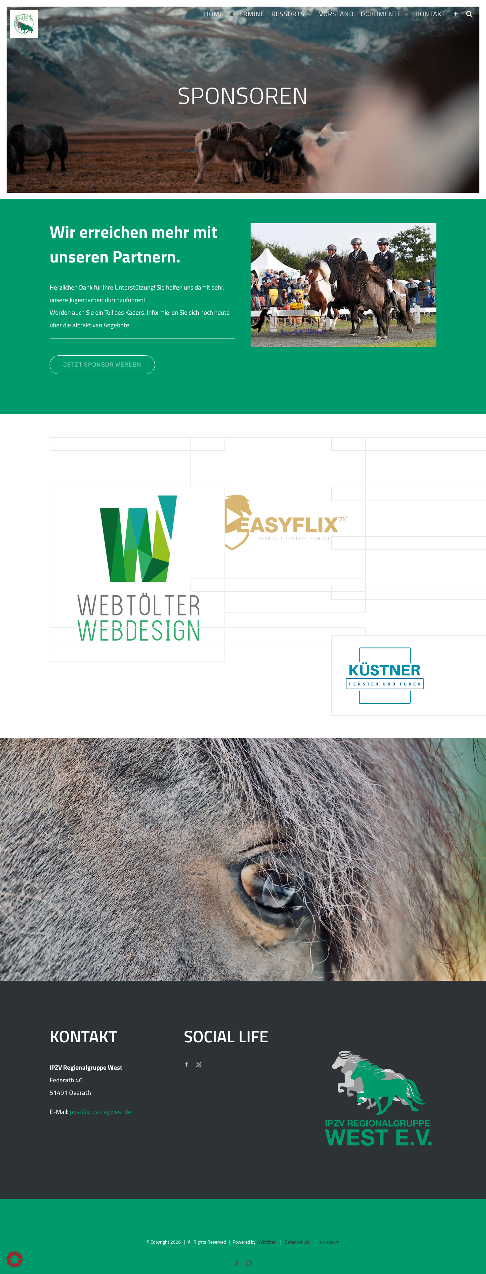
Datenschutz (297, 1241)
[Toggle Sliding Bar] (456, 14)
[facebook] (186, 1064)
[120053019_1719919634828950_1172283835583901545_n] (343, 226)
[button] (469, 14)
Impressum (328, 1241)
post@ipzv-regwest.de (100, 1111)
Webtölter (266, 1241)
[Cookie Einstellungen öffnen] (14, 1265)
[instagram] (198, 1064)
